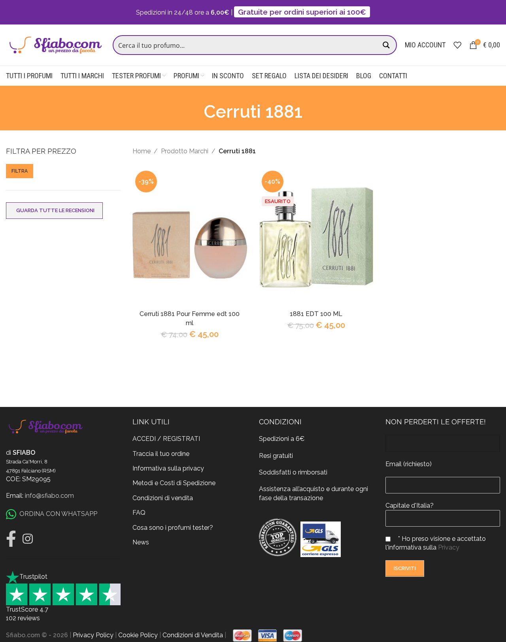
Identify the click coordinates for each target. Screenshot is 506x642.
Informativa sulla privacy (168, 468)
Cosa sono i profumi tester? (172, 527)
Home (141, 151)
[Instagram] (28, 539)
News (140, 542)
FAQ (138, 512)
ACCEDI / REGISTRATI (166, 438)
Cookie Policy (138, 635)
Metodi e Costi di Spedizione (173, 483)
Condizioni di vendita (162, 498)
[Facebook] (11, 539)
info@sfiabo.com (49, 495)
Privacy (448, 547)
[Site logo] (55, 44)
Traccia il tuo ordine (160, 453)
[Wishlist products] (457, 45)
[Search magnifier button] (387, 45)
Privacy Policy (93, 635)
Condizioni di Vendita (192, 635)
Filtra (19, 171)
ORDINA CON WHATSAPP (58, 514)
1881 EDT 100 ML (316, 314)
